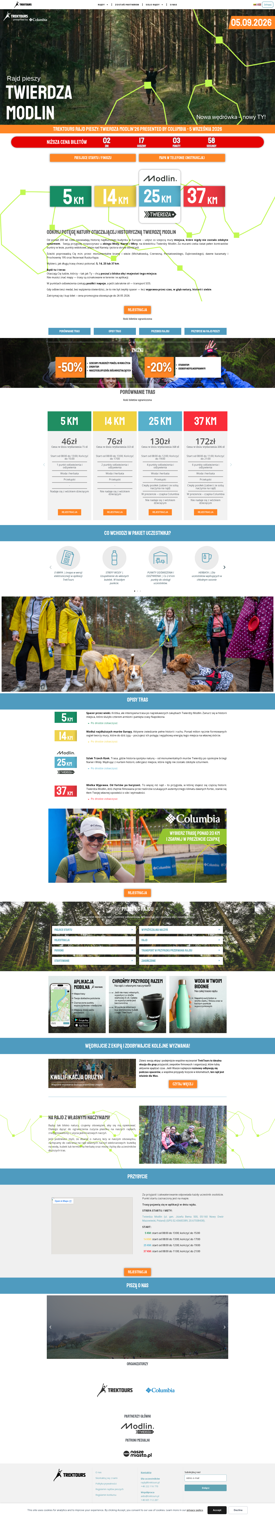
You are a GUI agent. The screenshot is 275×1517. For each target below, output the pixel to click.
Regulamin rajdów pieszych (109, 1489)
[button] (44, 465)
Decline (238, 1510)
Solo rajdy (153, 4)
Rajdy (101, 4)
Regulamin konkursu (105, 1494)
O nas (173, 4)
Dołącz (205, 1487)
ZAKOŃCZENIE (148, 961)
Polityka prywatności (106, 1483)
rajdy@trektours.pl (150, 1482)
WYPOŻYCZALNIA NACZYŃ (154, 930)
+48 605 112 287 (149, 1499)
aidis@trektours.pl (150, 1496)
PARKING (59, 950)
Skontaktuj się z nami (106, 1478)
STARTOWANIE (61, 961)
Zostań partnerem (127, 4)
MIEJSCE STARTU (63, 930)
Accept (217, 1510)
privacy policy (195, 1510)
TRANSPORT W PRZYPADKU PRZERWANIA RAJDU (166, 950)
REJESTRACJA (69, 512)
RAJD (144, 940)
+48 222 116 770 (149, 1486)
